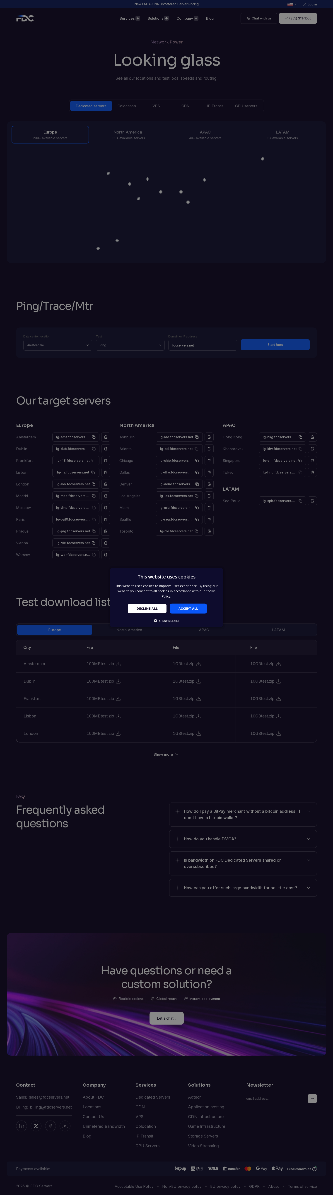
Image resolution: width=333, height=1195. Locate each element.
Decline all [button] (147, 608)
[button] (166, 621)
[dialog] (166, 597)
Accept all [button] (188, 608)
